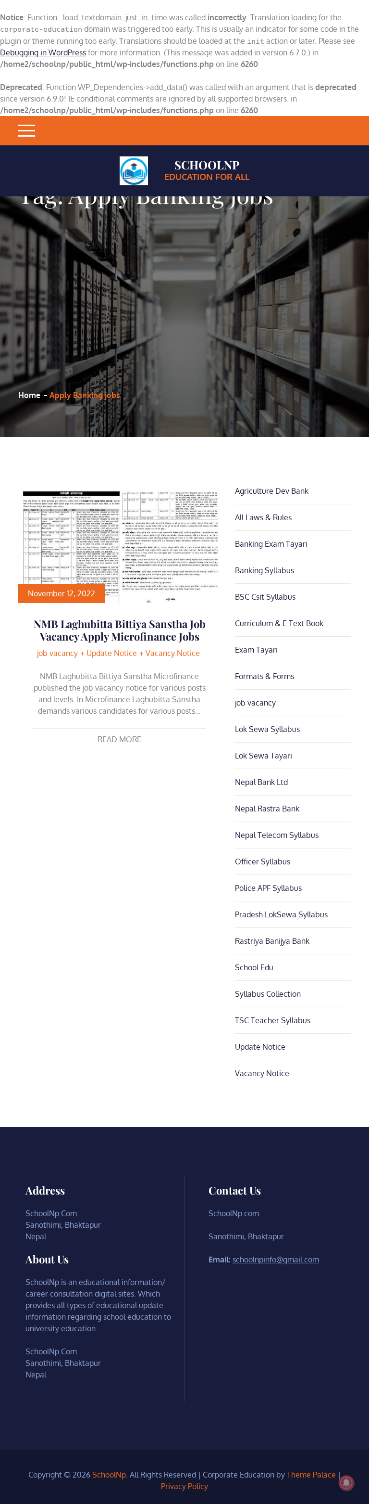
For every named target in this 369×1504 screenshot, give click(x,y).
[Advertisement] (146, 298)
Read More (119, 739)
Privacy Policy (184, 1486)
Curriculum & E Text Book (279, 623)
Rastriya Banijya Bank (272, 941)
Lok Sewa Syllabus (267, 729)
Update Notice (111, 653)
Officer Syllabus (262, 861)
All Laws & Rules (263, 517)
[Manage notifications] (346, 1483)
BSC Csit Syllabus (265, 597)
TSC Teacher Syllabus (272, 1020)
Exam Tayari (256, 650)
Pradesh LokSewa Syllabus (281, 914)
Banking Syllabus (264, 570)
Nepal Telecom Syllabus (277, 835)
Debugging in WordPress (43, 52)
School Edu (254, 967)
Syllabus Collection (268, 994)
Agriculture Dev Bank (271, 491)
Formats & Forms (264, 676)
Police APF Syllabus (268, 888)
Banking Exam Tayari (271, 544)
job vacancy (57, 653)
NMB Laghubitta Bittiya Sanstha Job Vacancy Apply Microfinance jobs (120, 630)
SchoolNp (206, 164)
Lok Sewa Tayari (263, 755)
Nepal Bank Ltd (261, 782)
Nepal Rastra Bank (267, 808)
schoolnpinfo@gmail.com (276, 1259)
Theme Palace (311, 1474)
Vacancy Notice (173, 653)
